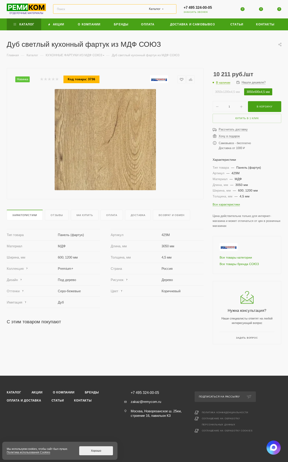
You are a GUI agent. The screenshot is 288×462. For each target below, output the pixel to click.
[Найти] (170, 9)
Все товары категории (236, 257)
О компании (63, 392)
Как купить (84, 215)
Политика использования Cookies (28, 452)
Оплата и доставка (24, 400)
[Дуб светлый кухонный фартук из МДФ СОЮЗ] (105, 139)
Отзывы (57, 215)
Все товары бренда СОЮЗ (239, 264)
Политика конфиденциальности (225, 412)
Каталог (14, 392)
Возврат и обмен (171, 215)
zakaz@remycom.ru (146, 402)
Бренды (92, 392)
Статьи (58, 400)
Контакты (83, 400)
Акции (37, 392)
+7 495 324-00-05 (198, 7)
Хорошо (96, 450)
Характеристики (24, 215)
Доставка (138, 215)
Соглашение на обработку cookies (227, 430)
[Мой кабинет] (224, 10)
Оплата (111, 215)
